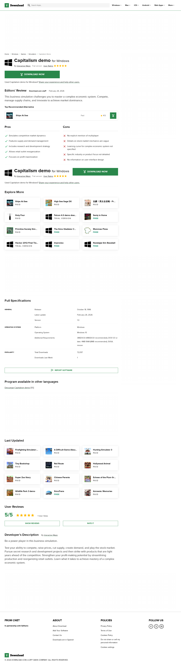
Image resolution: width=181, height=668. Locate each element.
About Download (59, 626)
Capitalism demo (41, 60)
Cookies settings (107, 647)
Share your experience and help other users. (59, 82)
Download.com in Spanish (63, 640)
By (22, 66)
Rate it (90, 523)
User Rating (48, 66)
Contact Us (57, 635)
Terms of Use (106, 631)
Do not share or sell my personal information (110, 641)
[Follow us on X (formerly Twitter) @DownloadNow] (156, 626)
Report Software (63, 370)
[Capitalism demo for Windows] (8, 62)
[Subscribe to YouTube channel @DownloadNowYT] (161, 626)
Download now (34, 74)
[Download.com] (14, 5)
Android (145, 5)
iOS (135, 5)
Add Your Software (60, 631)
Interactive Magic (51, 535)
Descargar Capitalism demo (17, 387)
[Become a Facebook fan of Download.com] (151, 626)
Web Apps (158, 5)
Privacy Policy (106, 626)
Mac (127, 5)
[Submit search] (29, 5)
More (170, 5)
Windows (116, 5)
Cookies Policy (107, 635)
